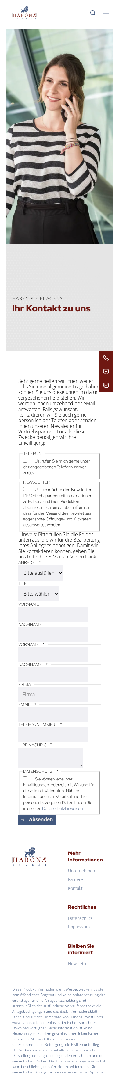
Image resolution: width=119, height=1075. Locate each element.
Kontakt (75, 888)
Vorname (28, 604)
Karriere (75, 879)
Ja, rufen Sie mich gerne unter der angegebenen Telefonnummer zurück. (56, 466)
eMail (27, 704)
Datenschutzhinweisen (62, 808)
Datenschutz (80, 918)
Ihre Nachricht (35, 745)
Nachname (30, 624)
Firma (24, 684)
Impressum (79, 927)
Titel (23, 583)
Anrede (29, 562)
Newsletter (78, 963)
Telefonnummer (40, 724)
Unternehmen (81, 871)
